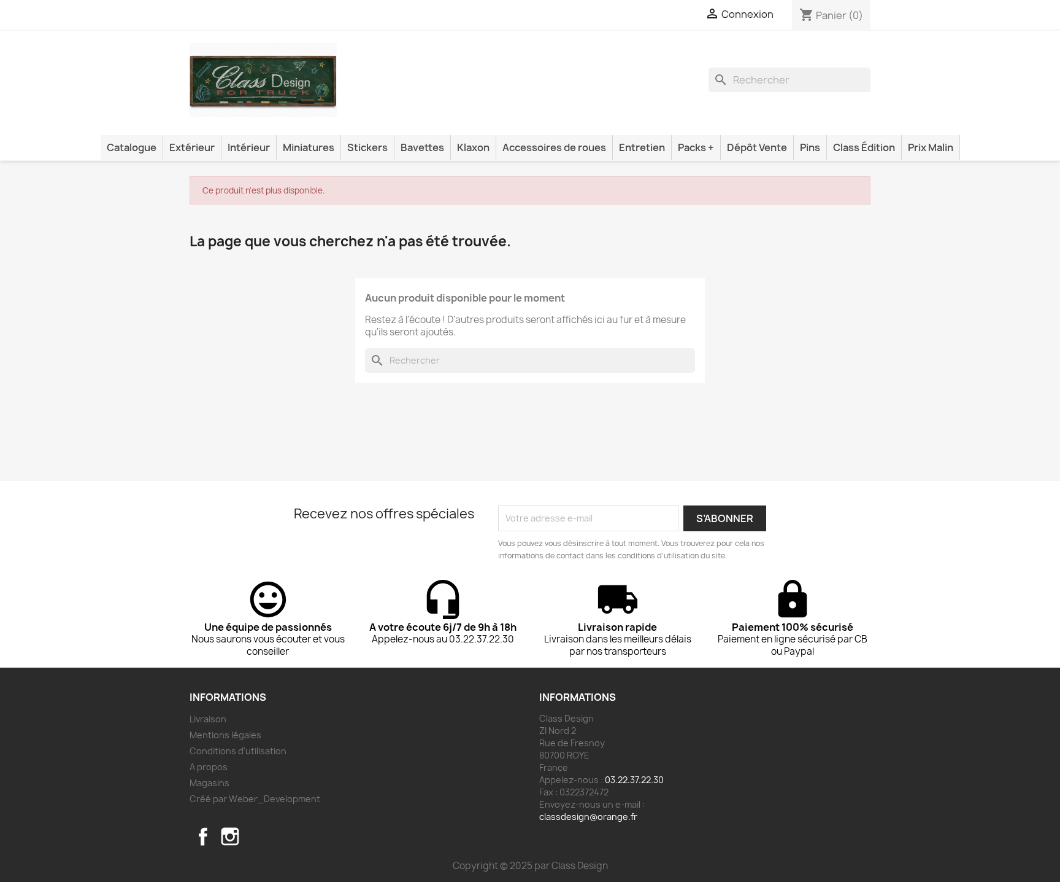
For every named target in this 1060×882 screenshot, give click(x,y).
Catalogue (131, 147)
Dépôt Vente (757, 147)
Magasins (209, 783)
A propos (209, 767)
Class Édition (864, 147)
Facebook (203, 836)
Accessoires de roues (554, 147)
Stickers (367, 147)
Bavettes (422, 147)
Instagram (230, 836)
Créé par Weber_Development (255, 799)
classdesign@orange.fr (588, 816)
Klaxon (473, 147)
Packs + (696, 147)
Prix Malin (930, 147)
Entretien (642, 147)
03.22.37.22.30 (634, 780)
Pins (810, 147)
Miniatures (308, 147)
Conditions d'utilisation (238, 751)
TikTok (257, 836)
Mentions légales (225, 735)
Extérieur (192, 147)
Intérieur (249, 147)
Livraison (208, 719)
